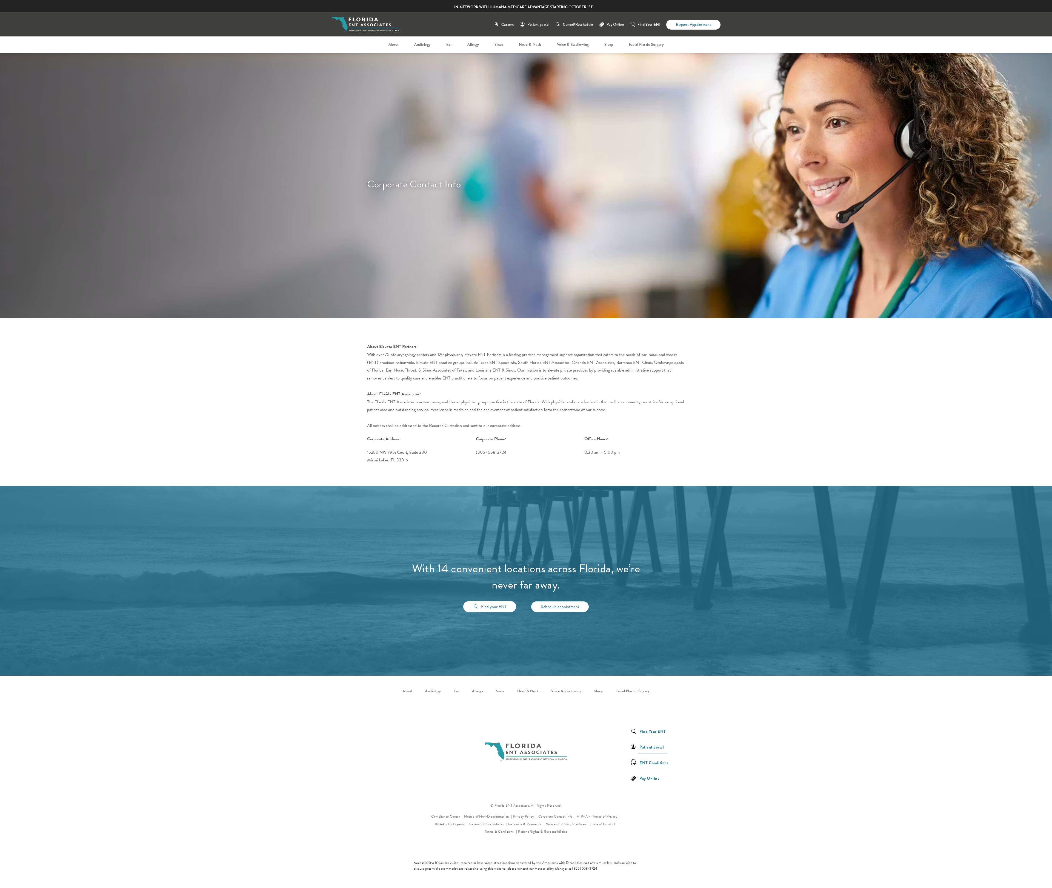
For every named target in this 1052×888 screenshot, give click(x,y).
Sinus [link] (499, 44)
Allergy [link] (473, 44)
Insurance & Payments (525, 824)
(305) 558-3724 (585, 868)
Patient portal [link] (651, 746)
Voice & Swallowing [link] (573, 44)
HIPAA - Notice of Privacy (599, 816)
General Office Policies (487, 824)
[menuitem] (394, 44)
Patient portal (538, 24)
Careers (507, 24)
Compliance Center (446, 816)
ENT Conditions (653, 762)
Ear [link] (449, 44)
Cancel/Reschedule (578, 24)
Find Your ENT (649, 24)
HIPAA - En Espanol (449, 824)
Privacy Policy (525, 816)
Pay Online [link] (615, 24)
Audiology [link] (422, 44)
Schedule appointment (560, 606)
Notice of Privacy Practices (567, 824)
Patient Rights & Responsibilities (542, 831)
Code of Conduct (604, 824)
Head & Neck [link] (530, 44)
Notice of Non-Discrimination (488, 816)
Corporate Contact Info (555, 816)
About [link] (393, 44)
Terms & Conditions (500, 831)
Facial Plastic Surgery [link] (646, 44)
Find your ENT (494, 606)
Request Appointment (693, 24)
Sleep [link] (608, 44)
